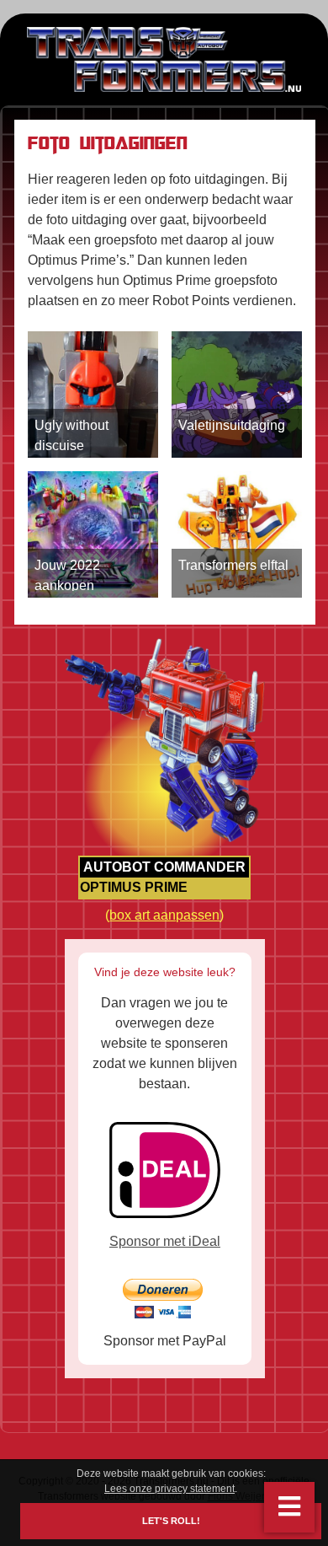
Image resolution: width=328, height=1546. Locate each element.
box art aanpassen (164, 915)
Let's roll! (171, 1521)
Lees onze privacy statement (169, 1489)
